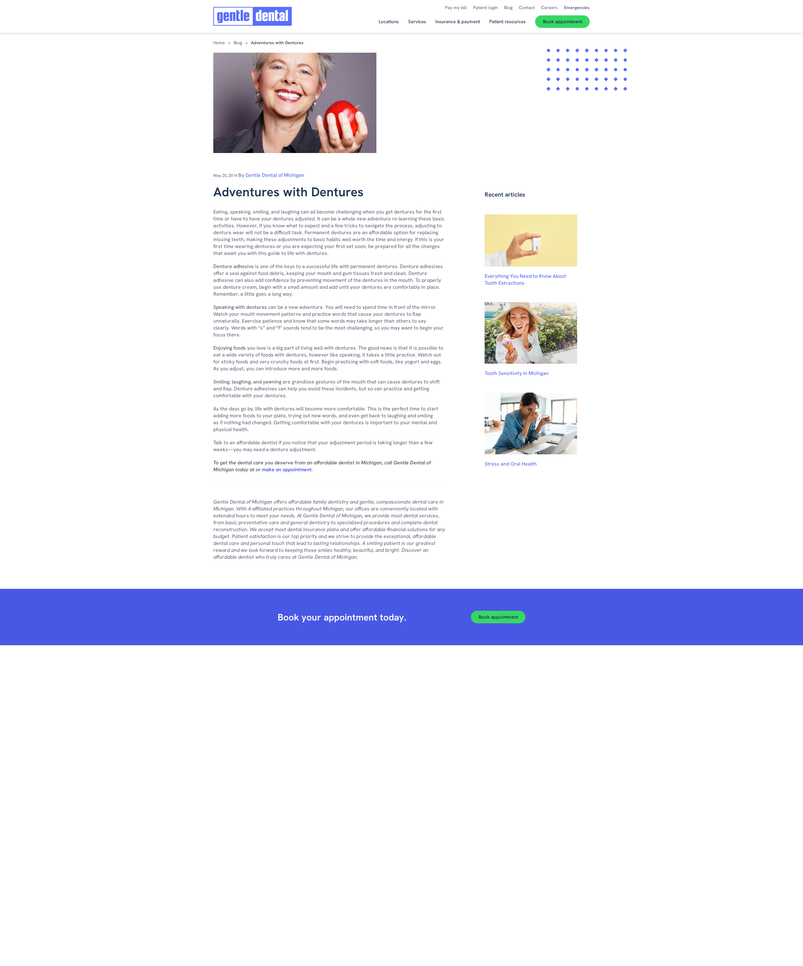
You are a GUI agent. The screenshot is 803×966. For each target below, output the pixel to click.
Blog (238, 42)
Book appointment (498, 617)
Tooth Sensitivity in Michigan (517, 373)
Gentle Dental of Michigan (274, 175)
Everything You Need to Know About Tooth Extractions (525, 279)
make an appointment (286, 469)
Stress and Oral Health (511, 464)
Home (219, 42)
